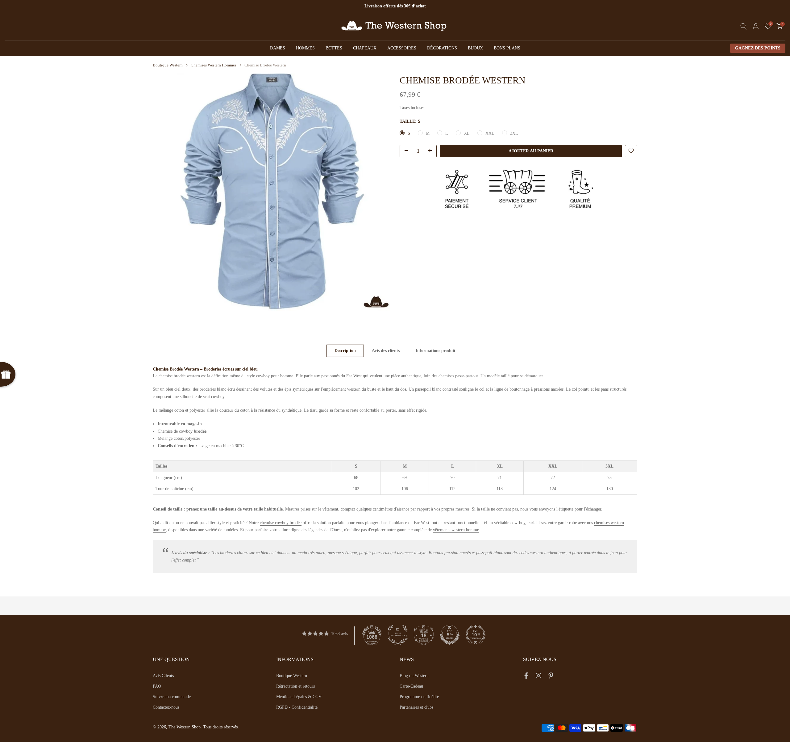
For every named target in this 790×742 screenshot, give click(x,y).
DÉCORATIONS (442, 48)
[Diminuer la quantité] (404, 151)
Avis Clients (163, 675)
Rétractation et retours (295, 686)
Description (345, 350)
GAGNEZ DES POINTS (757, 48)
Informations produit (435, 350)
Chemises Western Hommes (213, 65)
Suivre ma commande (172, 696)
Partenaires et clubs (416, 707)
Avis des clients (386, 350)
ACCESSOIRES (401, 48)
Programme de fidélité (419, 696)
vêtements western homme (456, 530)
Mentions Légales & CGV (299, 696)
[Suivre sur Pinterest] (551, 676)
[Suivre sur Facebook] (526, 676)
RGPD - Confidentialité (297, 707)
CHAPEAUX (364, 48)
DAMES (277, 48)
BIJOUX (475, 48)
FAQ (157, 686)
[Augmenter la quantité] (431, 151)
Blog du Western (414, 675)
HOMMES (305, 48)
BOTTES (334, 48)
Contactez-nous (166, 707)
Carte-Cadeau (411, 686)
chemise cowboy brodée (280, 522)
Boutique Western (168, 65)
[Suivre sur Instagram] (538, 676)
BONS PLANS (507, 48)
